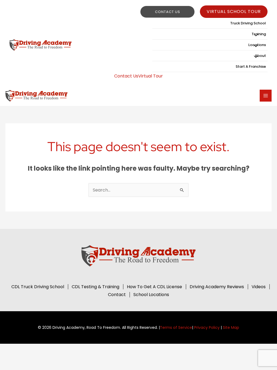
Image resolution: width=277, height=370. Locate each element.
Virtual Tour (150, 76)
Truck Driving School (248, 23)
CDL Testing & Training (95, 287)
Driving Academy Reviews (217, 287)
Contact (117, 294)
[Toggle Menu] (256, 35)
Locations (257, 44)
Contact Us (126, 76)
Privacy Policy (207, 327)
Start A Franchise (251, 66)
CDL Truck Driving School (37, 287)
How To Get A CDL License (154, 287)
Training (259, 34)
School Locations (151, 294)
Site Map (231, 327)
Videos (259, 287)
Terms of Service (176, 327)
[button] (167, 12)
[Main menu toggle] (266, 96)
